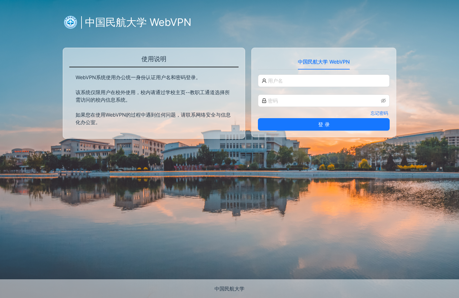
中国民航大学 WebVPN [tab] (324, 62)
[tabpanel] (323, 102)
